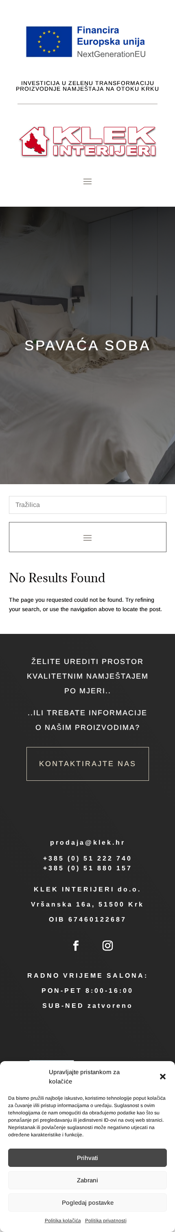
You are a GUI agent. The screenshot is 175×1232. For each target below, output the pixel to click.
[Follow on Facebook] (76, 946)
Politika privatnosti (106, 1220)
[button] (163, 1077)
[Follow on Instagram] (107, 946)
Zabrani (87, 1180)
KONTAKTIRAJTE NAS (87, 764)
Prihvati (87, 1157)
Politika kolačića (63, 1220)
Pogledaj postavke (88, 1202)
